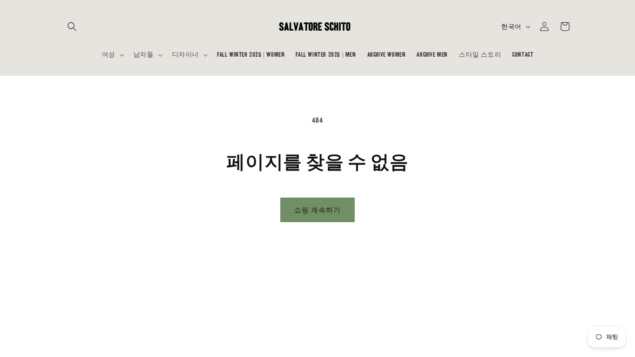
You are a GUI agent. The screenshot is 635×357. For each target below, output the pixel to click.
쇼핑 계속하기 (317, 210)
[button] (72, 26)
